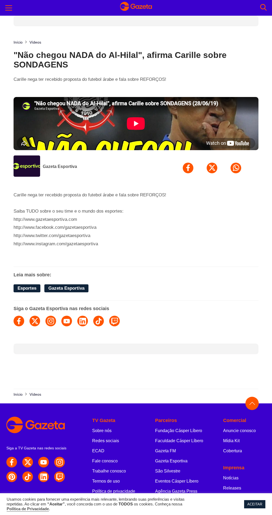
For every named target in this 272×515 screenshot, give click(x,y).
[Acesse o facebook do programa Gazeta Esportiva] (19, 321)
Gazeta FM (165, 451)
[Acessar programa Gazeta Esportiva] (27, 166)
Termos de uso (106, 481)
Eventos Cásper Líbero (176, 481)
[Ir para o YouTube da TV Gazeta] (43, 462)
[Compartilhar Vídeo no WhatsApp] (236, 168)
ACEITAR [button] (254, 504)
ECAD (98, 451)
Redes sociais (105, 440)
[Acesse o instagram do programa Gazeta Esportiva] (50, 321)
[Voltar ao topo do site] (252, 403)
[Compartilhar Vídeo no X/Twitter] (212, 168)
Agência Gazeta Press (176, 491)
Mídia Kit (231, 440)
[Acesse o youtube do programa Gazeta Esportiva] (66, 321)
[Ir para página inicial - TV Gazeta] (136, 8)
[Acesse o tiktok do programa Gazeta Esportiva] (98, 321)
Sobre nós (102, 430)
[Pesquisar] (263, 8)
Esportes (27, 288)
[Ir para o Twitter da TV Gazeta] (27, 462)
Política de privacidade (113, 491)
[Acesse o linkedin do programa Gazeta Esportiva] (82, 321)
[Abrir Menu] (8, 8)
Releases (232, 488)
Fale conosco (105, 461)
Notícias (231, 478)
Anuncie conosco (239, 430)
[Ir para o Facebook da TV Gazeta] (11, 462)
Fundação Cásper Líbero (178, 430)
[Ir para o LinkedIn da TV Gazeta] (43, 476)
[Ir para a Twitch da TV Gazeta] (59, 476)
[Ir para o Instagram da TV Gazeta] (59, 462)
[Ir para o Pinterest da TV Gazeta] (11, 476)
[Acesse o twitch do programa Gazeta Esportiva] (114, 321)
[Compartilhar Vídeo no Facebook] (188, 168)
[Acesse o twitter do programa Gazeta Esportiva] (34, 321)
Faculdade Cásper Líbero (179, 440)
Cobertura (232, 451)
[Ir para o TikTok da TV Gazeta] (27, 476)
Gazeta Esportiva (60, 166)
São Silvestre (167, 471)
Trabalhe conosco (109, 471)
